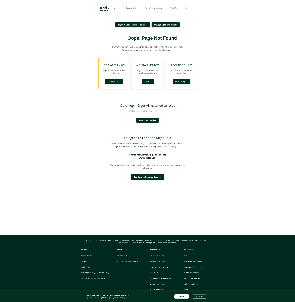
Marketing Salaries (157, 290)
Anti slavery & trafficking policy (93, 278)
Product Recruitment (192, 278)
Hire (186, 256)
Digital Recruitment (191, 273)
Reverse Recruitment (158, 261)
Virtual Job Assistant (157, 284)
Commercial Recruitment (194, 267)
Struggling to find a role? (165, 25)
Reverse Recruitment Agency (161, 267)
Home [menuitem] (115, 8)
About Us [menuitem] (173, 8)
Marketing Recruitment (193, 261)
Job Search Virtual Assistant (160, 278)
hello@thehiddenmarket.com (130, 243)
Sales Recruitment (191, 284)
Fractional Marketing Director (127, 261)
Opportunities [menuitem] (131, 8)
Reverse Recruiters (157, 256)
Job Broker (154, 273)
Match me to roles (147, 120)
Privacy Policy (86, 256)
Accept (181, 296)
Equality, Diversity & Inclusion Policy (95, 273)
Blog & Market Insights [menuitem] (153, 8)
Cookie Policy (86, 267)
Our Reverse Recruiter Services (147, 177)
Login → (148, 81)
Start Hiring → (181, 81)
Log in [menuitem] (187, 8)
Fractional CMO (122, 256)
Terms (83, 261)
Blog (186, 290)
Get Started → (114, 81)
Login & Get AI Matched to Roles (132, 25)
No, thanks (199, 296)
